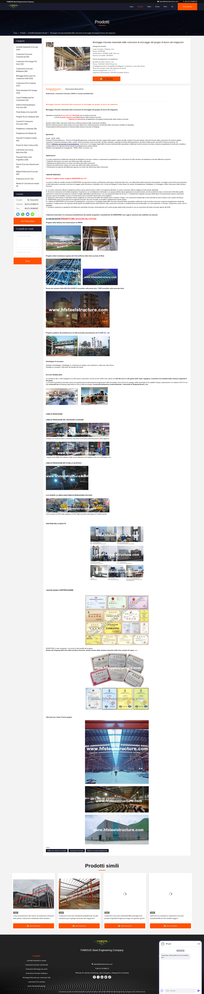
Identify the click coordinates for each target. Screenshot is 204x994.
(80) (24, 70)
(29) (25, 106)
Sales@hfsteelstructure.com (169, 1)
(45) (27, 165)
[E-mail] (27, 214)
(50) (24, 55)
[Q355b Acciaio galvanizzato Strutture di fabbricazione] (170, 894)
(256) (27, 48)
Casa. (132, 6)
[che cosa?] (23, 214)
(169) (24, 158)
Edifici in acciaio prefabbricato (97, 850)
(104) (26, 91)
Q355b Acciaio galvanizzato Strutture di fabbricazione (170, 916)
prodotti (22, 33)
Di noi (157, 6)
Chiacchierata (187, 6)
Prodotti (140, 6)
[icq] (32, 214)
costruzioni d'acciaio (76, 850)
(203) (25, 77)
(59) (24, 151)
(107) (26, 84)
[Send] (198, 990)
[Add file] (161, 990)
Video (149, 6)
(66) (27, 173)
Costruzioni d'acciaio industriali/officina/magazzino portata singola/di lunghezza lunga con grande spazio (79, 917)
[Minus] (198, 944)
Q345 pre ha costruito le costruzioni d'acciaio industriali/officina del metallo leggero (121, 917)
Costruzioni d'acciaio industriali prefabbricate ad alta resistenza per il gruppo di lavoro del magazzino (32, 917)
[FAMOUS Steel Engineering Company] (13, 6)
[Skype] (17, 214)
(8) (26, 133)
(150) (24, 123)
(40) (27, 117)
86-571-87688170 (191, 1)
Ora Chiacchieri (28, 221)
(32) (26, 63)
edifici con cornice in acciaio (56, 850)
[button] (16, 899)
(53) (25, 99)
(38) (26, 129)
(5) (27, 185)
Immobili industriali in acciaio (37, 33)
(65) (26, 112)
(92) (26, 139)
